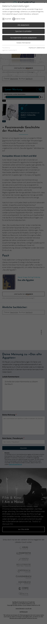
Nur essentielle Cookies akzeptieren (23, 37)
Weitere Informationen (23, 43)
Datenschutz (41, 48)
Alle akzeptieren (23, 25)
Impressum (32, 48)
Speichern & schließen (23, 31)
